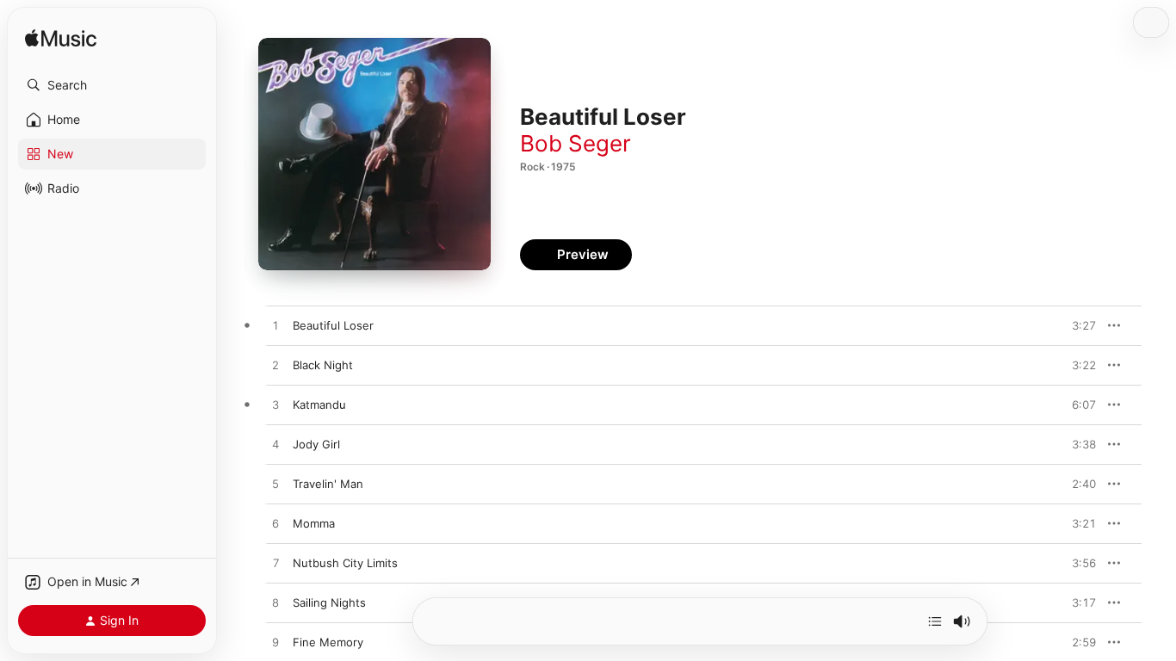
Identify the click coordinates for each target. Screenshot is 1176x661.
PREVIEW (1077, 325)
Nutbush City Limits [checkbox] (345, 563)
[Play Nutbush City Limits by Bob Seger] (275, 563)
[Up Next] (935, 621)
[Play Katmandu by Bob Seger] (275, 405)
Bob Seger (575, 143)
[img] (60, 39)
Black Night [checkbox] (323, 365)
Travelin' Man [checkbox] (328, 484)
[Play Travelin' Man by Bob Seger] (275, 484)
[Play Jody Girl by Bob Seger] (275, 445)
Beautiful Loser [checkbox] (333, 325)
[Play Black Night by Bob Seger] (275, 366)
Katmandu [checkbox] (319, 404)
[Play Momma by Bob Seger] (275, 524)
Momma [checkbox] (314, 523)
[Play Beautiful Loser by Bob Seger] (275, 326)
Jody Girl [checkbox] (316, 444)
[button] (112, 85)
